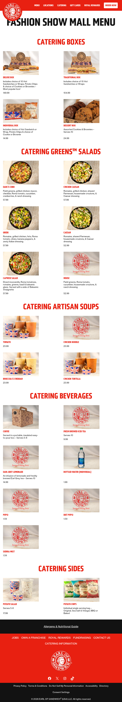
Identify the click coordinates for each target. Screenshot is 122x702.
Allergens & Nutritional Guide (61, 626)
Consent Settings (61, 692)
